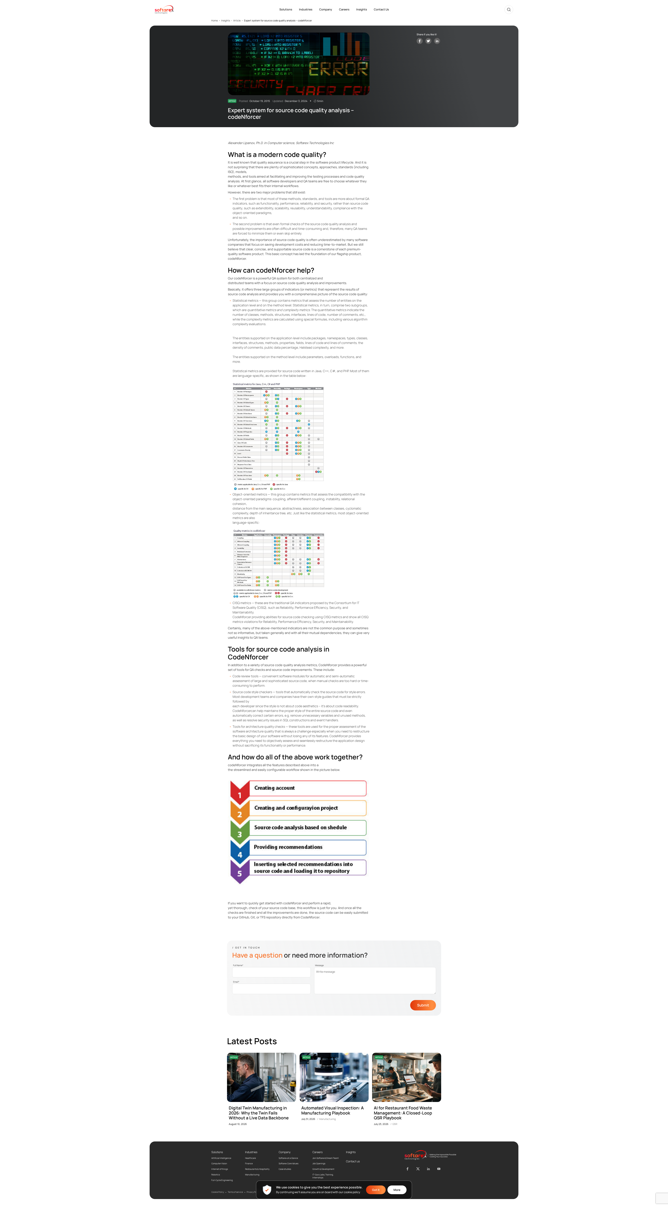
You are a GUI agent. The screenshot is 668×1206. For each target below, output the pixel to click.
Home (214, 20)
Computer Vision (219, 1163)
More (396, 1190)
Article (237, 20)
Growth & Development (323, 1169)
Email (236, 982)
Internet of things (219, 1169)
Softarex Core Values (288, 1163)
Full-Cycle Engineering (222, 1180)
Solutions (285, 9)
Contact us (353, 1161)
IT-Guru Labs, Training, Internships (322, 1176)
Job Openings (318, 1163)
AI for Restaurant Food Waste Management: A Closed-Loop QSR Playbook (403, 1112)
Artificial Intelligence (221, 1158)
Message (319, 965)
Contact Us (381, 9)
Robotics (215, 1174)
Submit (423, 1005)
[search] (508, 9)
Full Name (238, 965)
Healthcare (250, 1158)
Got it (376, 1190)
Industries (305, 9)
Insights (361, 9)
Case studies (285, 1169)
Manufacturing (252, 1174)
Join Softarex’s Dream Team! (325, 1158)
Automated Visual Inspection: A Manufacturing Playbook (332, 1110)
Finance (249, 1163)
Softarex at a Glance (288, 1158)
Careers (344, 9)
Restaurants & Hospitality (257, 1169)
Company (325, 9)
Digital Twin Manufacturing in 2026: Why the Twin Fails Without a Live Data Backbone (259, 1112)
